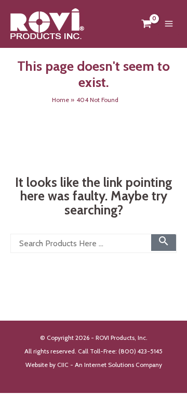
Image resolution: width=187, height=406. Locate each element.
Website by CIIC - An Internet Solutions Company (93, 365)
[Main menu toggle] (168, 24)
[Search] (163, 241)
